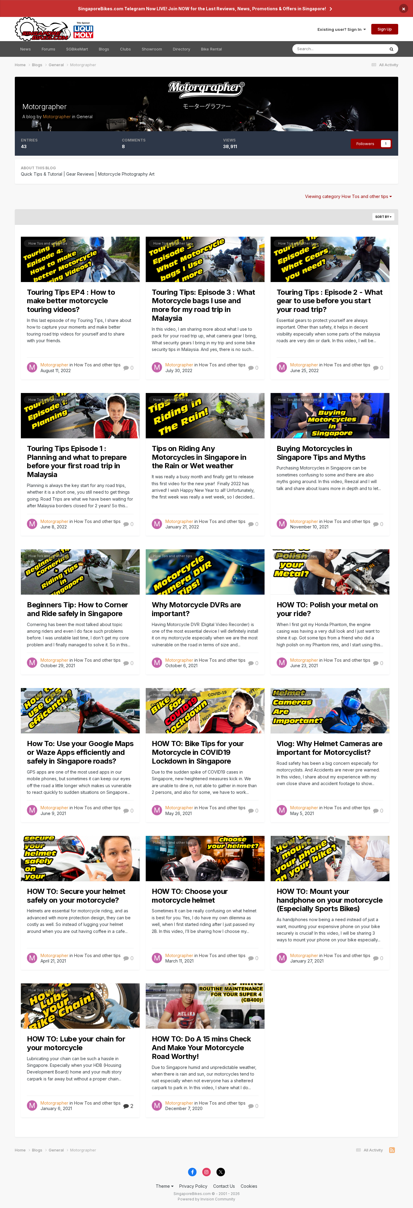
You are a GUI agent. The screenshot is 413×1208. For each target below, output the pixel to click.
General (84, 116)
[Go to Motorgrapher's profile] (32, 367)
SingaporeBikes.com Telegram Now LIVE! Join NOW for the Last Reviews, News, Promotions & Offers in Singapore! (202, 8)
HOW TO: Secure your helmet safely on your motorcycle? (76, 895)
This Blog (368, 49)
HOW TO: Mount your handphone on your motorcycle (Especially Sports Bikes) (330, 900)
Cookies (249, 1186)
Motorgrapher (44, 106)
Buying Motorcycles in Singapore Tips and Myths (321, 453)
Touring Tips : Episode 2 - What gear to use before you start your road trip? (330, 301)
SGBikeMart (77, 49)
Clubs (125, 49)
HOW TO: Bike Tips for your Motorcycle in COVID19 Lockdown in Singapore (198, 752)
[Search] (391, 49)
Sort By (382, 217)
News (25, 49)
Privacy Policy (193, 1186)
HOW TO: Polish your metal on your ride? (327, 609)
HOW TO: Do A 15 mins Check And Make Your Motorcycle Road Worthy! (201, 1047)
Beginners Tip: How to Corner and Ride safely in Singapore (77, 609)
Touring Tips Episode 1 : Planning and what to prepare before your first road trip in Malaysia (77, 461)
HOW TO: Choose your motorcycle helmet (190, 895)
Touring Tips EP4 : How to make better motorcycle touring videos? (71, 301)
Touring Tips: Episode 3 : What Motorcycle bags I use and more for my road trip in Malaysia (203, 305)
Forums (48, 49)
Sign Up (385, 29)
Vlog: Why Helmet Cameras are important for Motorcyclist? (329, 748)
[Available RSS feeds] (392, 1150)
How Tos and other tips (47, 243)
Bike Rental (211, 49)
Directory (181, 49)
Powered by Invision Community (206, 1199)
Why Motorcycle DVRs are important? (196, 609)
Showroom (152, 49)
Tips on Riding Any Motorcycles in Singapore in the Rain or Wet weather (199, 457)
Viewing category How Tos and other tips (347, 196)
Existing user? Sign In (340, 29)
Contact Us (224, 1186)
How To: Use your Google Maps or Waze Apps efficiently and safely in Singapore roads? (80, 752)
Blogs (104, 49)
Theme (163, 1186)
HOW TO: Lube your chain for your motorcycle (76, 1043)
